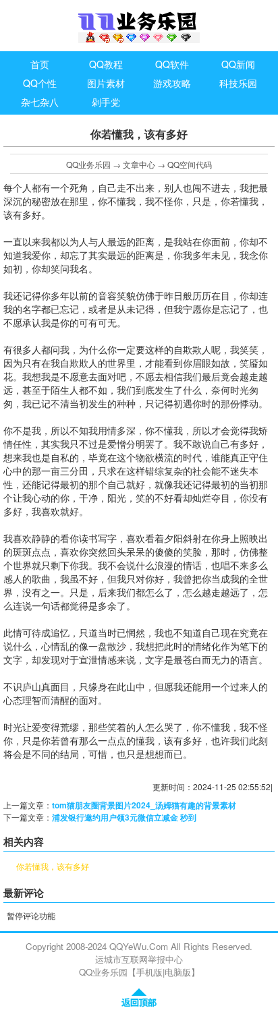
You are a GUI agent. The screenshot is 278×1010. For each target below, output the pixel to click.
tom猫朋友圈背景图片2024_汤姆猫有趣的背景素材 (144, 805)
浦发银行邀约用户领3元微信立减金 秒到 (124, 817)
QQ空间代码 (189, 164)
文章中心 (139, 164)
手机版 (149, 972)
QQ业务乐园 (88, 164)
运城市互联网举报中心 (139, 959)
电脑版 (178, 972)
